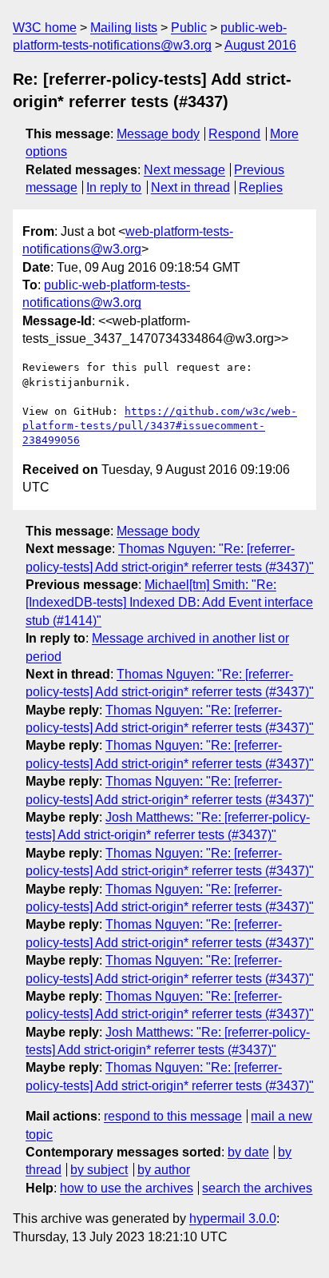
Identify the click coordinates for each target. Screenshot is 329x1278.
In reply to (113, 187)
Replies (261, 187)
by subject (99, 1169)
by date (248, 1152)
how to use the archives (126, 1188)
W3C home (45, 27)
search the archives (257, 1188)
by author (163, 1169)
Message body (158, 134)
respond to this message (173, 1116)
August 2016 (260, 45)
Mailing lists (123, 27)
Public (189, 27)
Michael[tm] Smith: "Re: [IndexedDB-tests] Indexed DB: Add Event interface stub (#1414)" (169, 602)
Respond (234, 134)
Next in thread (190, 187)
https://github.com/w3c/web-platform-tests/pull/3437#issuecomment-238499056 (159, 425)
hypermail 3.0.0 (232, 1218)
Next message (184, 170)
